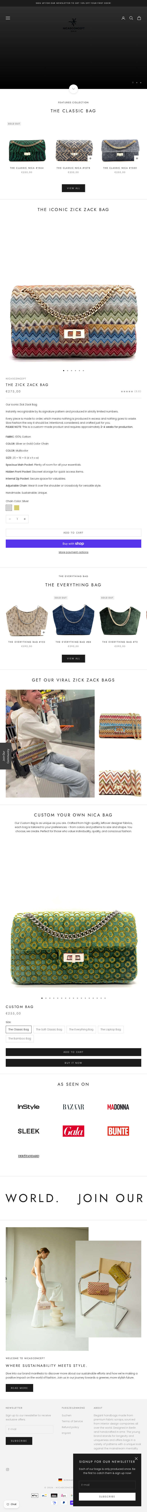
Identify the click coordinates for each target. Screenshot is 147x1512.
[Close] (120, 721)
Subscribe (73, 770)
